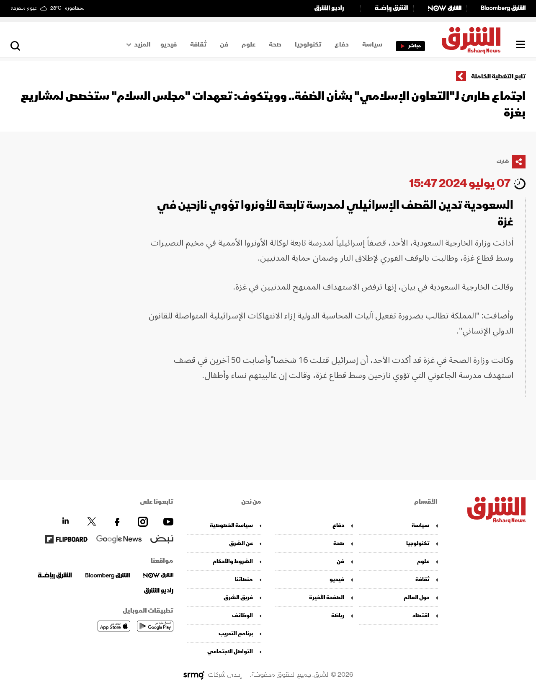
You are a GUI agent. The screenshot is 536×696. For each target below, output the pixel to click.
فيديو (168, 44)
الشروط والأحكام (233, 561)
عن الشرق (241, 543)
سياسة (372, 44)
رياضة (337, 615)
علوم (248, 44)
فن (224, 44)
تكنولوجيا (308, 44)
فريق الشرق (238, 597)
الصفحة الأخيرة (326, 597)
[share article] (519, 161)
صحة (275, 44)
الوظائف (242, 615)
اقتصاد (420, 615)
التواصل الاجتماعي (230, 651)
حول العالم (416, 597)
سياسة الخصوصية (231, 525)
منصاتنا (244, 579)
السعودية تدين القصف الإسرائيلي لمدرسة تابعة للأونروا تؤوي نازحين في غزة (335, 213)
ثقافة (198, 44)
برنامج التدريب (236, 633)
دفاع (342, 44)
